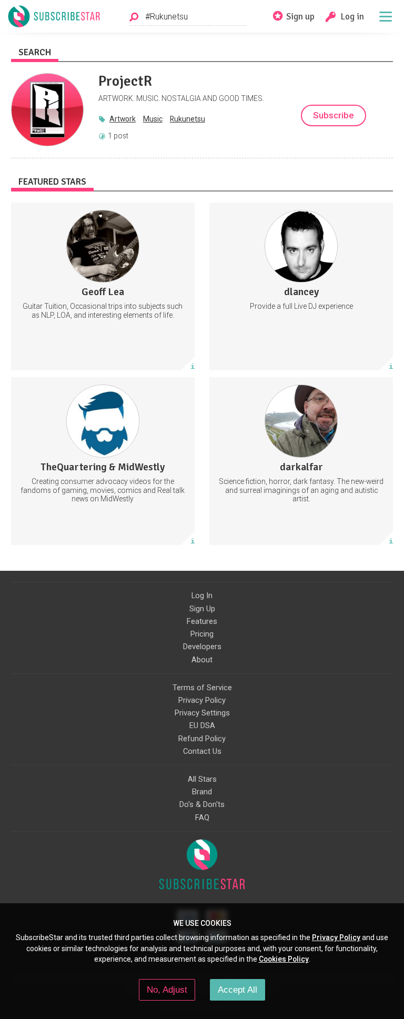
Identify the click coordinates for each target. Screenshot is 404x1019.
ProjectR (125, 81)
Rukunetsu (187, 119)
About (202, 659)
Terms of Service (202, 687)
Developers (202, 646)
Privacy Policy (202, 700)
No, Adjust (167, 990)
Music (153, 119)
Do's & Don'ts (202, 804)
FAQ (202, 817)
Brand (202, 791)
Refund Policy (202, 738)
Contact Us (202, 751)
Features (202, 621)
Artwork (122, 119)
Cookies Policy (284, 959)
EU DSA (202, 725)
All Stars (202, 779)
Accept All (237, 990)
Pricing (202, 634)
